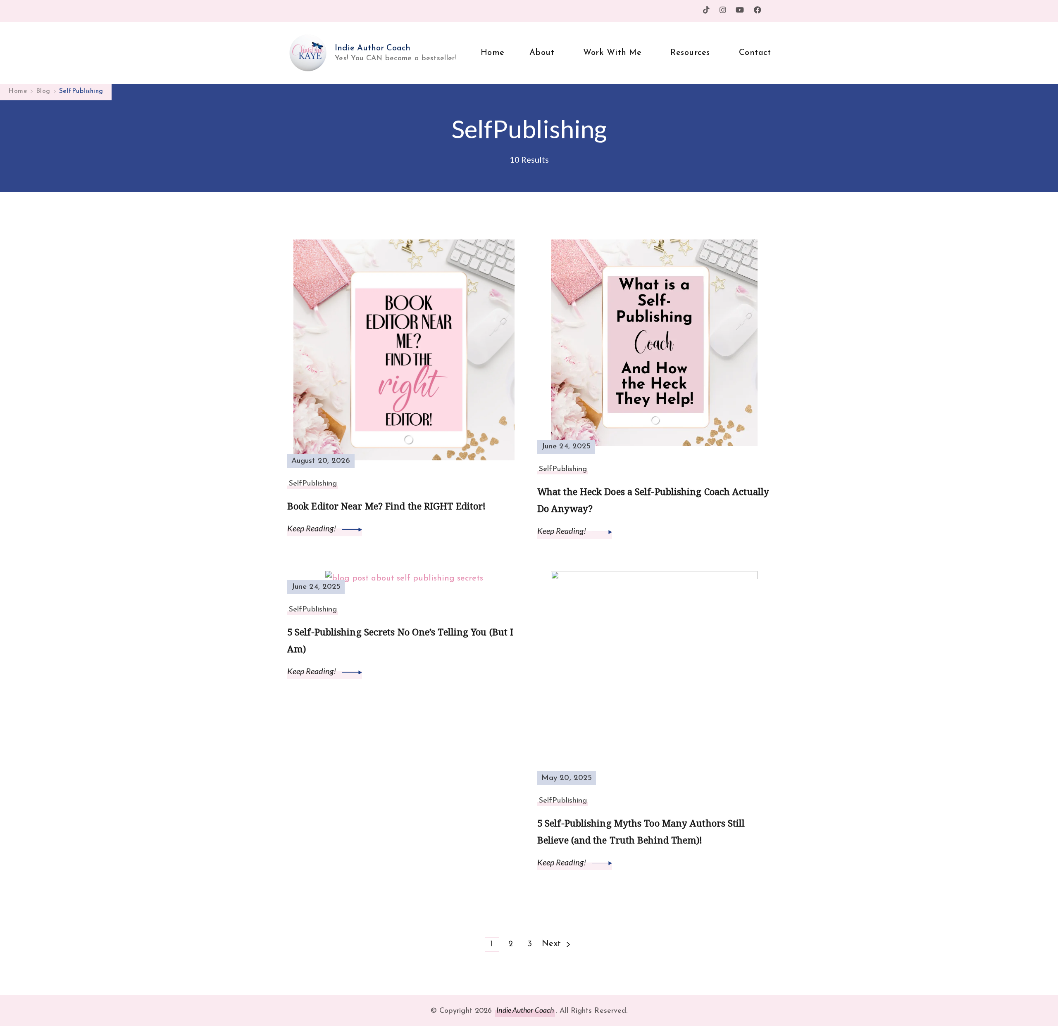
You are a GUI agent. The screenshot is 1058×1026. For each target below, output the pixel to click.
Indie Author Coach (372, 48)
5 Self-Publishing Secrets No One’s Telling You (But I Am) (400, 640)
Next (551, 944)
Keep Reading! (312, 528)
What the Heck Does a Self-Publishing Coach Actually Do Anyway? (653, 500)
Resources (690, 53)
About (542, 53)
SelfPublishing (312, 484)
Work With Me (612, 53)
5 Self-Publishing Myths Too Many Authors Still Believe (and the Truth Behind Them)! (641, 831)
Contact (755, 53)
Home (493, 53)
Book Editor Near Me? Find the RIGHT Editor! (386, 506)
